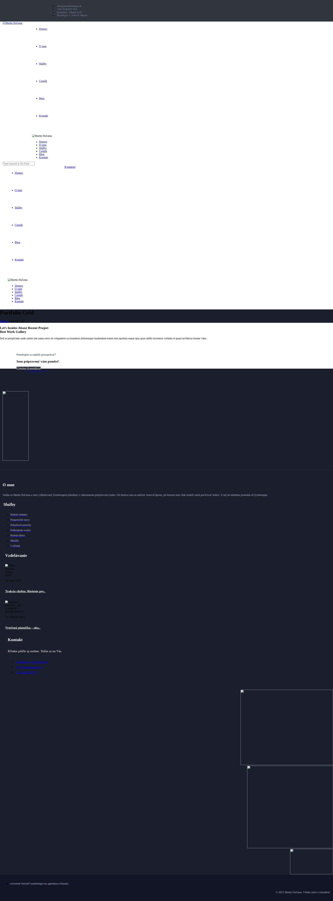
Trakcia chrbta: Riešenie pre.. (25, 591)
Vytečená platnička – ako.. (22, 627)
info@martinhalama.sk (28, 667)
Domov (4, 321)
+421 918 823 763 (35, 371)
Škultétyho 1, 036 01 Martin (31, 661)
